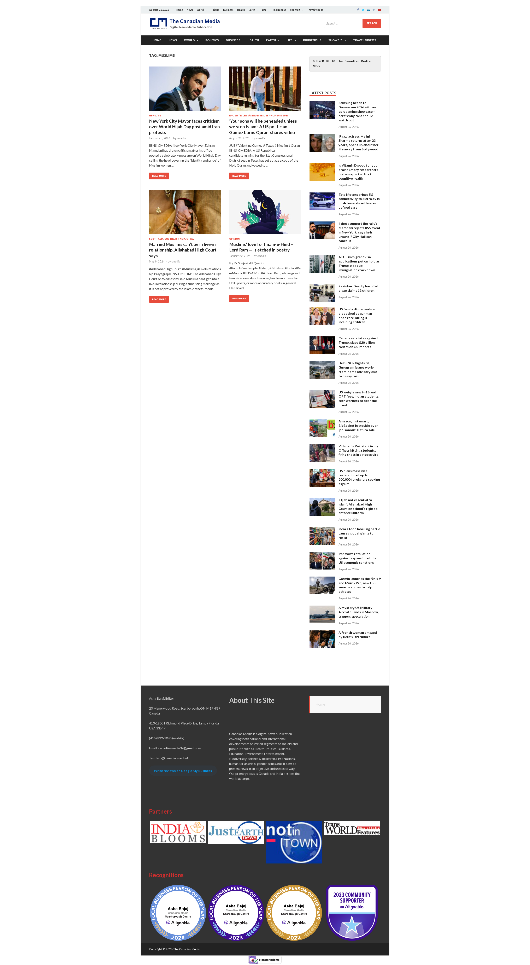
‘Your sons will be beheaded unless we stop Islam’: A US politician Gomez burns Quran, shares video (263, 126)
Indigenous (279, 9)
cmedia (181, 138)
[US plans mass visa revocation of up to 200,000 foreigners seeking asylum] (322, 471)
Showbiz (295, 9)
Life (264, 9)
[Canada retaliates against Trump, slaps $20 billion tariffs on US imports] (322, 338)
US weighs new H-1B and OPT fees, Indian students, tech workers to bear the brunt (358, 398)
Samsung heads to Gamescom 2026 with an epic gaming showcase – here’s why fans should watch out (357, 111)
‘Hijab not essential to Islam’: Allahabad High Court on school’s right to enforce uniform (358, 506)
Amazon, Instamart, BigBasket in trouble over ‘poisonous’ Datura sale (358, 425)
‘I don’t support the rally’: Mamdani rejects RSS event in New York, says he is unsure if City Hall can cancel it (359, 232)
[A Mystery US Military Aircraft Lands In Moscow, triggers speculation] (322, 608)
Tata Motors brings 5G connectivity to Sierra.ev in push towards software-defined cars (359, 200)
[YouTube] (379, 10)
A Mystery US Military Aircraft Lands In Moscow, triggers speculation (358, 612)
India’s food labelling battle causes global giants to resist (359, 533)
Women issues (279, 115)
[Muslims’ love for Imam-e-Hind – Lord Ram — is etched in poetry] (265, 214)
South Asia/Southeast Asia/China (171, 239)
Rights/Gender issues (254, 115)
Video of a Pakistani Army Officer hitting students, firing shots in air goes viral (358, 450)
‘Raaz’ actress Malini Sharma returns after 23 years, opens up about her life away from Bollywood (358, 142)
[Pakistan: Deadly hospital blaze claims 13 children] (322, 286)
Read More (159, 176)
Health (241, 9)
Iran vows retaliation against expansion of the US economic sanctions (357, 558)
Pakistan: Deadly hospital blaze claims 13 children (358, 288)
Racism (233, 115)
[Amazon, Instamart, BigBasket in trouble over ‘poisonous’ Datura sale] (322, 421)
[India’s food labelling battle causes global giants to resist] (322, 529)
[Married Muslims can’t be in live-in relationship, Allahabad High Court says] (185, 214)
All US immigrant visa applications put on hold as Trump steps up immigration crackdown (359, 263)
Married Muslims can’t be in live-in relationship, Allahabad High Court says (183, 250)
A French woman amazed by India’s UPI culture (357, 634)
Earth (252, 9)
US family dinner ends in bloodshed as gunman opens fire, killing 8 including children (356, 315)
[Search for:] (352, 23)
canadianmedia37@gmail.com (179, 748)
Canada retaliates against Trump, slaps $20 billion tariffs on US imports (358, 342)
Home (179, 9)
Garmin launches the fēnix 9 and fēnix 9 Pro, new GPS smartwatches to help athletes (359, 585)
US (159, 115)
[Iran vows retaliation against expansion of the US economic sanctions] (322, 554)
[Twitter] (363, 10)
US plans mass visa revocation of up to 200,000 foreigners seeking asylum (359, 477)
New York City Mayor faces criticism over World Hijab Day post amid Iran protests (184, 126)
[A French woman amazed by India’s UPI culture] (322, 633)
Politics (215, 9)
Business (228, 9)
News (190, 9)
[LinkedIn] (368, 10)
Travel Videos (315, 9)
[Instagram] (374, 10)
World (200, 9)
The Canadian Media (186, 949)
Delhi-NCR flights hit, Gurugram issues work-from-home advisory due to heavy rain (357, 369)
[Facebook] (358, 10)
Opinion (234, 239)
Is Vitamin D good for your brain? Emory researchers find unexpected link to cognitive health (358, 171)
